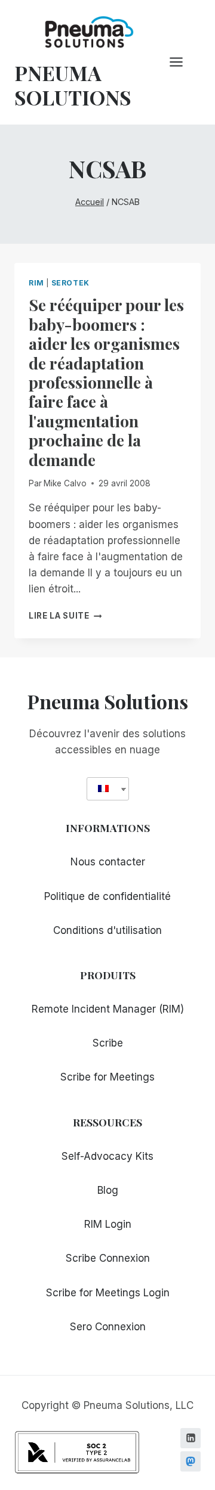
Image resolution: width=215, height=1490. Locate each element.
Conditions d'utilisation (107, 930)
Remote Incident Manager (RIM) (108, 1009)
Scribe (108, 1043)
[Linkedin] (190, 1438)
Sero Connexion (108, 1327)
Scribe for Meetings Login (108, 1293)
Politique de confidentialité (107, 896)
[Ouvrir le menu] (182, 62)
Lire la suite (65, 615)
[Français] (103, 789)
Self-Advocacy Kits (107, 1156)
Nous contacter (107, 862)
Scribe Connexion (108, 1258)
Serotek (70, 282)
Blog (107, 1190)
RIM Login (107, 1224)
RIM (36, 282)
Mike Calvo (65, 483)
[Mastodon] (190, 1461)
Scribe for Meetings (107, 1077)
